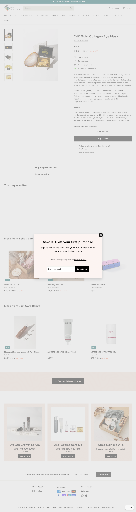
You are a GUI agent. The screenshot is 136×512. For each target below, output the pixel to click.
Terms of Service (80, 260)
